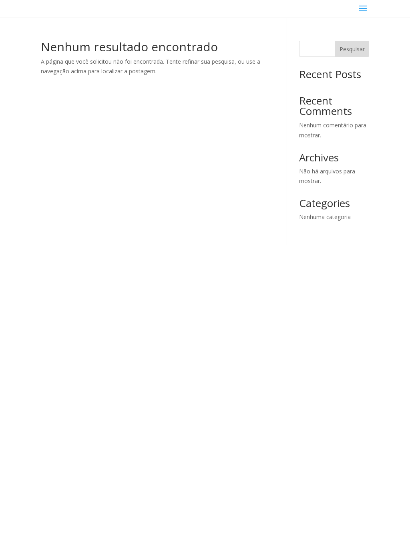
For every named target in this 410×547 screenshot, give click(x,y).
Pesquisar (352, 49)
